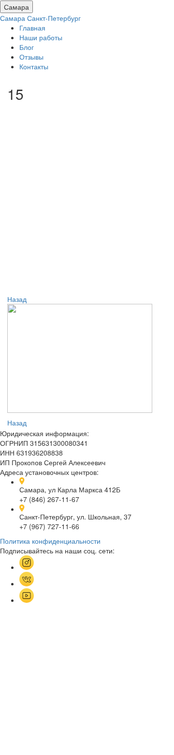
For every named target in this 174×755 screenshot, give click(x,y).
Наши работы (40, 37)
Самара (16, 7)
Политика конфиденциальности (50, 541)
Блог (26, 47)
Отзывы (31, 57)
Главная (32, 27)
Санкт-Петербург (54, 18)
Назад (17, 299)
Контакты (33, 66)
